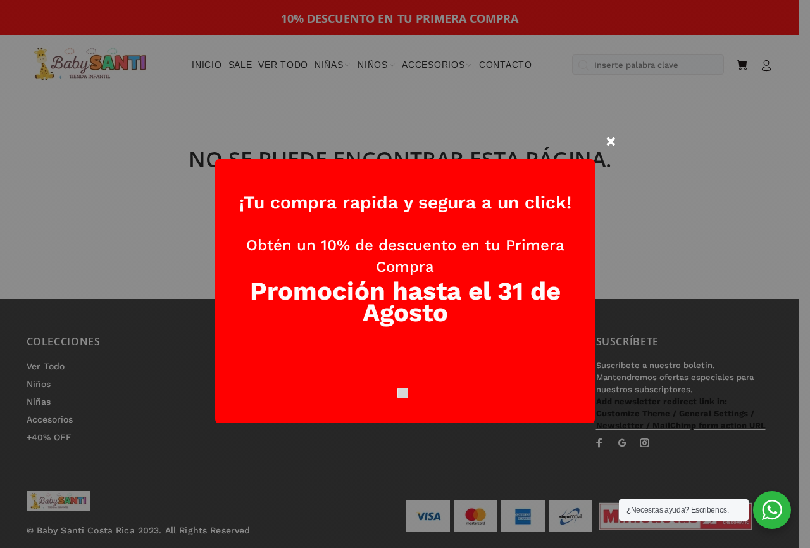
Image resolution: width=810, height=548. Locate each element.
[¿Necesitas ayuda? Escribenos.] (772, 510)
